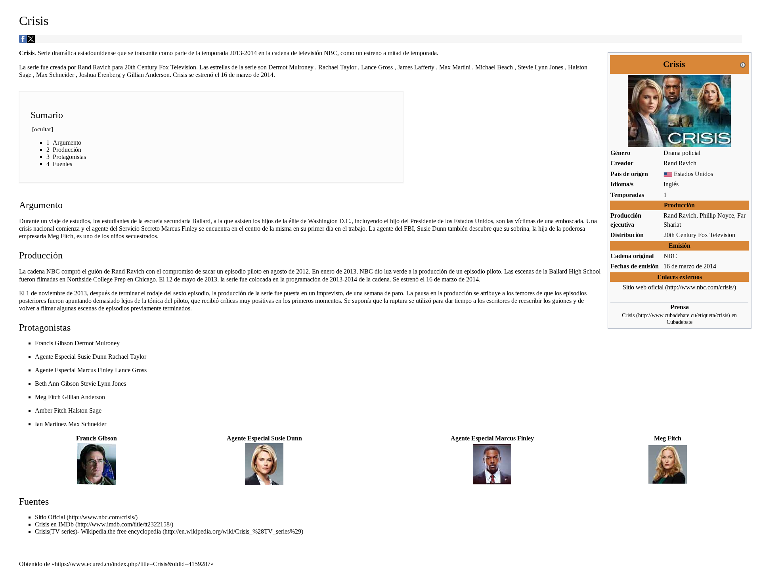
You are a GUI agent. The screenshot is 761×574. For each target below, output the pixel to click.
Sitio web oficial (643, 287)
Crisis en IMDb (54, 524)
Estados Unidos (693, 173)
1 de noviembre (45, 293)
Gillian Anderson (83, 397)
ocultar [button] (42, 129)
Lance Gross (131, 370)
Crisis (628, 315)
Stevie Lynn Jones (103, 383)
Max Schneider (87, 424)
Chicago (145, 279)
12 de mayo (180, 279)
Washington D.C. (330, 221)
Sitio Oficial (50, 517)
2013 (235, 53)
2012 (302, 271)
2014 (710, 266)
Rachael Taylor (127, 356)
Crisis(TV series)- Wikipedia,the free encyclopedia (98, 531)
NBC (670, 256)
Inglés (671, 184)
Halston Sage (84, 410)
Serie (44, 53)
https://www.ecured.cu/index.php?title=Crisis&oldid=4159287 (132, 564)
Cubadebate (679, 322)
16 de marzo (678, 266)
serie (33, 67)
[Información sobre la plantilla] (743, 64)
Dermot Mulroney (97, 343)
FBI (409, 228)
